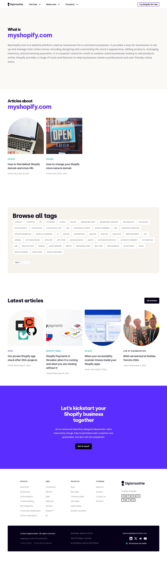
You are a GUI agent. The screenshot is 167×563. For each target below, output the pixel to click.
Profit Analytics (26, 497)
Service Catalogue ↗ (28, 516)
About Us (99, 487)
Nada (48, 497)
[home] (15, 4)
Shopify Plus (25, 492)
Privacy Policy (26, 543)
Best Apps (75, 492)
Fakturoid (49, 501)
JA (123, 500)
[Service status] (136, 543)
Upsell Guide (76, 506)
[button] (35, 4)
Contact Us (101, 497)
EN (123, 496)
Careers (99, 492)
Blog (73, 487)
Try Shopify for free (148, 4)
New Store (24, 487)
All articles (152, 300)
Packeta (49, 506)
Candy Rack (51, 487)
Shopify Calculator (78, 511)
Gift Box (49, 492)
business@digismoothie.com (135, 533)
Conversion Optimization (30, 511)
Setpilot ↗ (49, 511)
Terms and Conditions (43, 543)
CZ (133, 500)
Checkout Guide (77, 497)
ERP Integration (26, 506)
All (47, 516)
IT (128, 500)
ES (138, 496)
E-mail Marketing (27, 501)
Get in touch (83, 446)
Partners (99, 501)
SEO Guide (75, 501)
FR (128, 496)
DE (133, 496)
